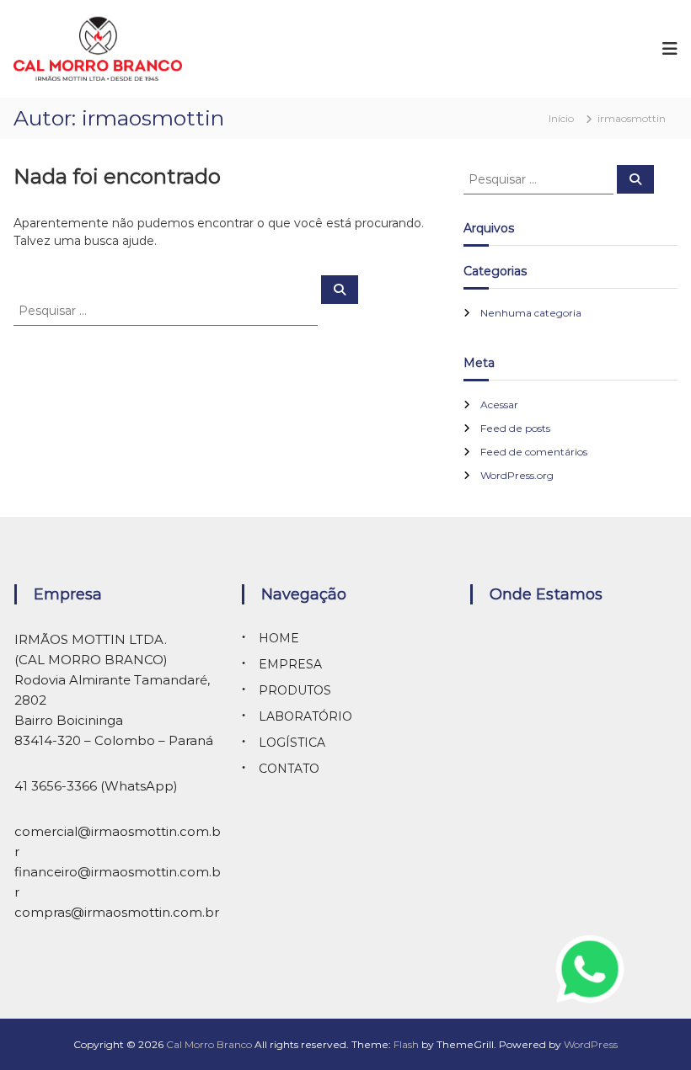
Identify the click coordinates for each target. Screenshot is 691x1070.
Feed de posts (515, 428)
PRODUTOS (295, 690)
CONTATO (289, 768)
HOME (279, 638)
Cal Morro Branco (209, 1044)
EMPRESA (290, 664)
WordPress (591, 1044)
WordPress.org (517, 475)
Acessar (499, 404)
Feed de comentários (533, 451)
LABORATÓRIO (305, 716)
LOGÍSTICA (292, 742)
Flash (406, 1044)
